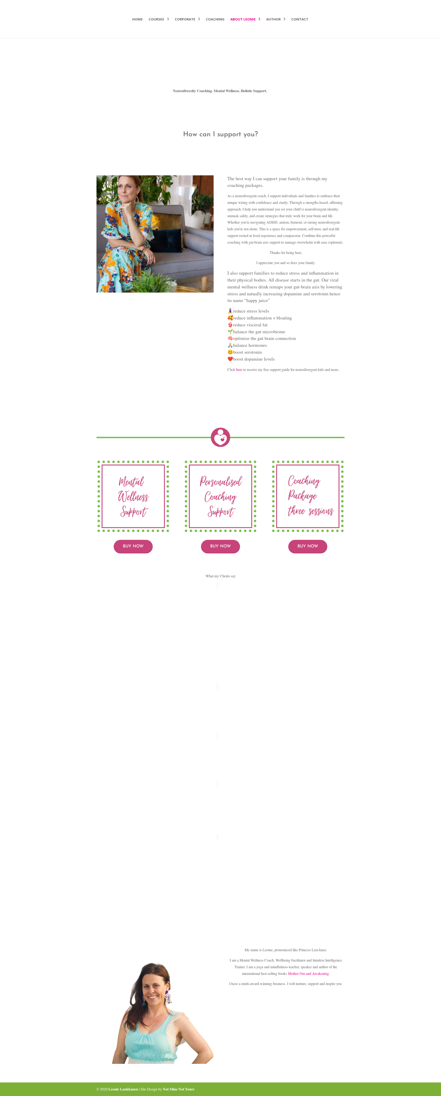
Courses (156, 19)
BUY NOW (133, 546)
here (239, 369)
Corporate (185, 19)
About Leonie (243, 19)
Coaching (215, 19)
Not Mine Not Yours (178, 1089)
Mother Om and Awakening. (309, 973)
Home (137, 19)
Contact (299, 19)
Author (273, 19)
